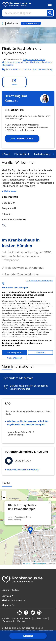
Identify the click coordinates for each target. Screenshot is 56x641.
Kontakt (28, 635)
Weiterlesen (10, 191)
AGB (45, 618)
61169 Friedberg (31, 23)
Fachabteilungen (44, 154)
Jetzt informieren (22, 138)
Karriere (21, 621)
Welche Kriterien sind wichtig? (23, 469)
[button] (30, 530)
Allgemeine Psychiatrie (34, 59)
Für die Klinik (22, 154)
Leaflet (27, 563)
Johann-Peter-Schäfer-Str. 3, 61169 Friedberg (28, 69)
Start (7, 154)
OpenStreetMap (39, 563)
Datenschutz (9, 621)
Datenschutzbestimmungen (39, 280)
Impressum (25, 618)
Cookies (37, 618)
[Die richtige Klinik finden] (2, 23)
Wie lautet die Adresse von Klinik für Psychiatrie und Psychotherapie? (28, 423)
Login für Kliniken (10, 590)
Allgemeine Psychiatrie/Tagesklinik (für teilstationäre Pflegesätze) (27, 63)
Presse (14, 618)
